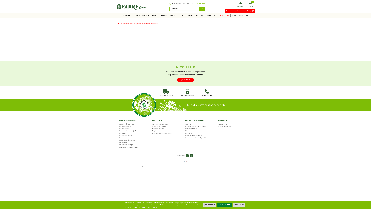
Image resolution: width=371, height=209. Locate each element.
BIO (215, 15)
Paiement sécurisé (158, 128)
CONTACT (188, 124)
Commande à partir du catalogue (195, 126)
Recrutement (189, 133)
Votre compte (222, 124)
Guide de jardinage (191, 128)
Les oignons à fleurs (125, 138)
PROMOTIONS (224, 15)
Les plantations (124, 128)
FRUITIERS (173, 15)
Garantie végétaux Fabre (160, 124)
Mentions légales (190, 131)
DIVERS (208, 15)
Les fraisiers (123, 133)
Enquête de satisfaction (159, 131)
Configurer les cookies (225, 126)
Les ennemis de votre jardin (128, 131)
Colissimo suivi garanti (159, 126)
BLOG (234, 15)
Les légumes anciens (125, 135)
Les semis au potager (126, 145)
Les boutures (123, 142)
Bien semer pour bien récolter (128, 147)
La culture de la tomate (126, 124)
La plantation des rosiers (127, 140)
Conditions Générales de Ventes (162, 133)
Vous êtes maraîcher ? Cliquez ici (195, 138)
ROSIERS (182, 15)
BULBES (154, 15)
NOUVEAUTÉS (127, 15)
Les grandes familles (125, 126)
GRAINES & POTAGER (142, 15)
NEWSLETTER (243, 15)
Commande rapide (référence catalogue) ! (240, 11)
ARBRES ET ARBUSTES (195, 15)
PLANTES (163, 15)
